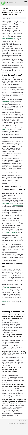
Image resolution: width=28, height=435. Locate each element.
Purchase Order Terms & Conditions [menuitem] (17, 423)
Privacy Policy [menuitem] (22, 420)
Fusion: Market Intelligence (9, 418)
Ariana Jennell (6, 18)
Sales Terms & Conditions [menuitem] (19, 426)
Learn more (5, 301)
